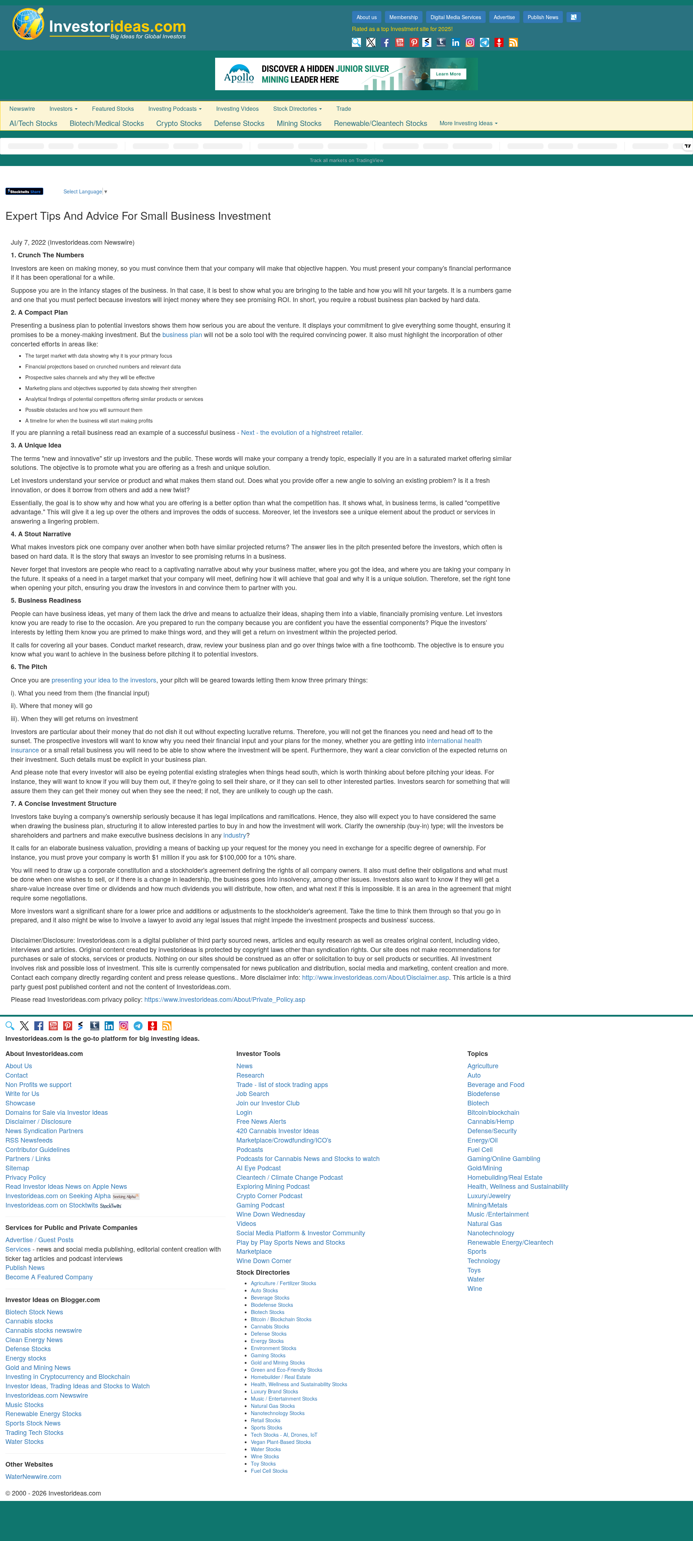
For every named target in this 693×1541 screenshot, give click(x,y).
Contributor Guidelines (37, 1149)
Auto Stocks (264, 1290)
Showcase (20, 1102)
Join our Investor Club (268, 1102)
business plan (182, 334)
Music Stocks (24, 1404)
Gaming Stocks (268, 1355)
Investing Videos (237, 108)
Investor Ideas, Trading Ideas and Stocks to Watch (77, 1385)
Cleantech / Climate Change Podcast (289, 1177)
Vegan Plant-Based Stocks (281, 1441)
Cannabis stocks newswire (43, 1330)
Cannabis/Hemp (490, 1121)
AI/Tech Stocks (33, 123)
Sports (477, 1251)
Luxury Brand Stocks (274, 1391)
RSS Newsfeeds (29, 1139)
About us (367, 17)
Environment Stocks (273, 1348)
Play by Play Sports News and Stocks (290, 1242)
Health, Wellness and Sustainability (517, 1186)
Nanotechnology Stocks (278, 1412)
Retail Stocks (265, 1420)
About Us (18, 1065)
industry (234, 834)
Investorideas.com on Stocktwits (51, 1204)
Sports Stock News (33, 1422)
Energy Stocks (267, 1340)
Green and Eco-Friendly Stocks (286, 1369)
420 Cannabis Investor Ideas (277, 1130)
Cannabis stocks (29, 1320)
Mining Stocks (299, 123)
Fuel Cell (480, 1149)
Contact (16, 1074)
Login (244, 1112)
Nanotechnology (490, 1232)
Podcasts (249, 1149)
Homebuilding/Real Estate (504, 1177)
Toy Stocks (263, 1463)
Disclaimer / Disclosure (38, 1121)
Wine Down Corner (263, 1260)
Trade (343, 108)
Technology (483, 1260)
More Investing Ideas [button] (467, 123)
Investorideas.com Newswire (46, 1395)
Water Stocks (24, 1441)
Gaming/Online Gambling (503, 1158)
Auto (474, 1074)
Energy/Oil (482, 1139)
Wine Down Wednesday (270, 1213)
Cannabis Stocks (270, 1326)
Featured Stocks (113, 108)
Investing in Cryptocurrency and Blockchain (67, 1376)
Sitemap (17, 1167)
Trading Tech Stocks (34, 1432)
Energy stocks (25, 1357)
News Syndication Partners (44, 1130)
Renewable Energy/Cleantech (510, 1242)
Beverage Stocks (270, 1297)
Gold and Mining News (38, 1367)
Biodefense (483, 1093)
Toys (474, 1269)
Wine (474, 1288)
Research (250, 1074)
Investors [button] (61, 108)
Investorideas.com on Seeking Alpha (58, 1195)
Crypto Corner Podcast (269, 1195)
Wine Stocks (265, 1456)
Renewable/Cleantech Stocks (380, 123)
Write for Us (22, 1093)
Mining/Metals (487, 1204)
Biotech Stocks (267, 1311)
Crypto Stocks (179, 123)
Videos (246, 1223)
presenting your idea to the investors (104, 679)
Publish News (543, 17)
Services (18, 1248)
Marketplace (254, 1251)
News (244, 1065)
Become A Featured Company (49, 1276)
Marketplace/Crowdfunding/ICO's (283, 1139)
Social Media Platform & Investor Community (300, 1232)
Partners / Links (28, 1158)
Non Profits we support (38, 1084)
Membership (403, 17)
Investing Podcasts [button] (173, 108)
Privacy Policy (25, 1177)
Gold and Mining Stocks (278, 1362)
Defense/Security (492, 1130)
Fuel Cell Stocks (269, 1470)
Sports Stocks (266, 1427)
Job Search (252, 1093)
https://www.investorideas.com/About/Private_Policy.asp (224, 999)
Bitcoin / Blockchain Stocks (281, 1319)
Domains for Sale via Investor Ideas (56, 1112)
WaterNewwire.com (33, 1476)
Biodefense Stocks (272, 1304)
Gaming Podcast (260, 1204)
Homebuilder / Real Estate (281, 1376)
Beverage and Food (495, 1084)
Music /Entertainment (498, 1213)
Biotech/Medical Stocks (107, 123)
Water (475, 1278)
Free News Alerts (261, 1121)
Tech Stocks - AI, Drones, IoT (284, 1434)
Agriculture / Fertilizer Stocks (283, 1283)
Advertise (504, 17)
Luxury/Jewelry (489, 1195)
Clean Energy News (34, 1339)
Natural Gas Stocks (273, 1405)
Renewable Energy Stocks (43, 1413)
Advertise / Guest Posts (39, 1239)
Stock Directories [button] (295, 108)
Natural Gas (484, 1223)
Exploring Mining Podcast (273, 1186)
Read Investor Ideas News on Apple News (66, 1186)
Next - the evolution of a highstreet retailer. (302, 432)
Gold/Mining (484, 1167)
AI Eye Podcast (258, 1167)
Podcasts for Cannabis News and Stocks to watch (308, 1158)
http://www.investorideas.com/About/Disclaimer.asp (375, 977)
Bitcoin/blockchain (493, 1112)
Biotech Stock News (34, 1311)
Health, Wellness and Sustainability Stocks (299, 1384)
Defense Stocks (239, 123)
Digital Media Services (456, 17)
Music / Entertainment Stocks (284, 1398)
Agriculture (482, 1065)
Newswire (22, 108)
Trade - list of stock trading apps (282, 1084)
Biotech (478, 1102)
